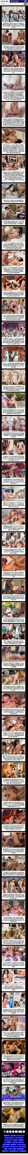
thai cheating (22, 1146)
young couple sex (9, 1137)
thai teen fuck (8, 1140)
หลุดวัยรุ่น (15, 1140)
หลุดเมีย (14, 1148)
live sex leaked (19, 1137)
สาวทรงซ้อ (14, 1142)
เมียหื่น (5, 1148)
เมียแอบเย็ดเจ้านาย (14, 1151)
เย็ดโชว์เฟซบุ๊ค (6, 1144)
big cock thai (5, 1146)
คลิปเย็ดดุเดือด (20, 1148)
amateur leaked (21, 1144)
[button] (25, 1)
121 (20, 1131)
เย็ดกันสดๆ (13, 1135)
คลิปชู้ (9, 1148)
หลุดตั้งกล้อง (7, 1135)
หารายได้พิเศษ (7, 1142)
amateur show (20, 1135)
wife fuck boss (14, 1146)
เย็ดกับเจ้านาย (5, 1151)
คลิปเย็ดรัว (20, 1140)
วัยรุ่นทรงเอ (21, 1142)
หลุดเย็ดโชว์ (13, 1144)
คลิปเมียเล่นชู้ (23, 1151)
